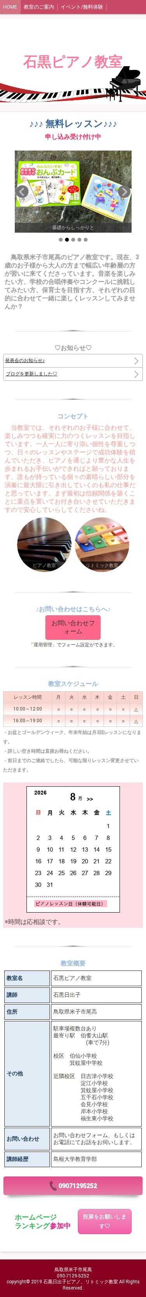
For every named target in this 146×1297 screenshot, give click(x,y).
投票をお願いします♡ (105, 1221)
